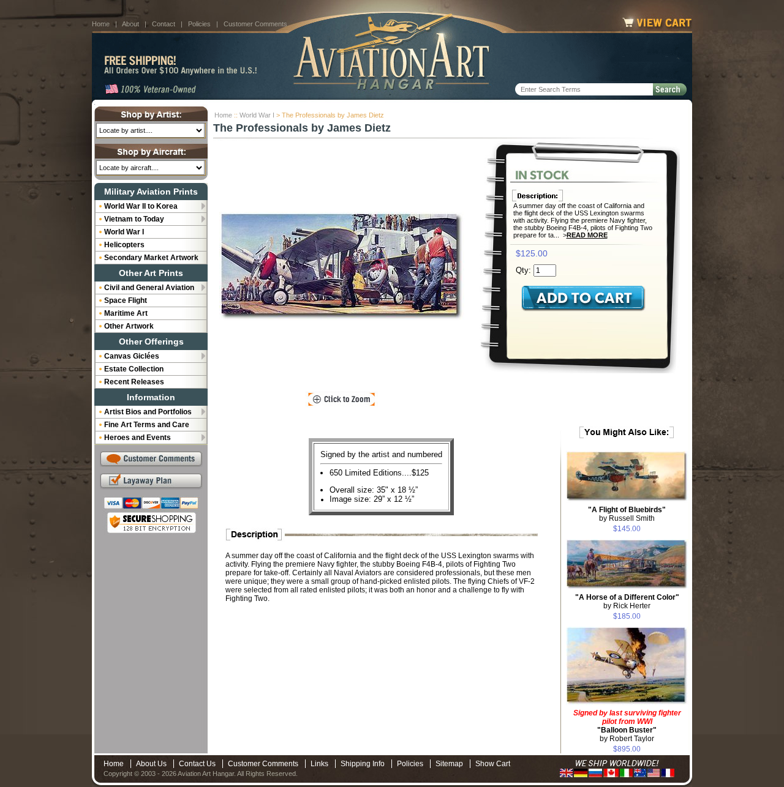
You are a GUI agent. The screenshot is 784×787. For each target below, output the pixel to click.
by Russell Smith (627, 514)
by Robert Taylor (627, 726)
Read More (587, 235)
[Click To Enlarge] (341, 400)
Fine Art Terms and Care (146, 424)
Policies (199, 24)
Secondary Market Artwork (151, 257)
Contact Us (197, 763)
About (130, 24)
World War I (256, 115)
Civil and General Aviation (149, 287)
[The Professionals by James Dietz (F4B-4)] (341, 266)
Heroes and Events (137, 437)
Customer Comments (255, 24)
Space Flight (125, 300)
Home (101, 24)
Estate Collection (134, 369)
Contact (163, 24)
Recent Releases (134, 382)
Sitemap (449, 763)
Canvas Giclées (131, 356)
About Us (151, 763)
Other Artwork (129, 326)
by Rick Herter (627, 601)
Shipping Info (363, 763)
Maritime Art (126, 313)
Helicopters (124, 245)
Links (319, 763)
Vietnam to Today (134, 219)
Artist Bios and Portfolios (148, 412)
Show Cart (492, 763)
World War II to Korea (141, 206)
